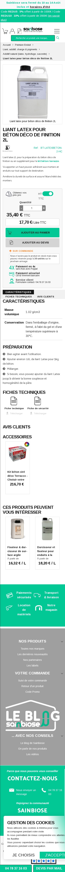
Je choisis (23, 855)
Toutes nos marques (32, 648)
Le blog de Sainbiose (33, 743)
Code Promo (32, 691)
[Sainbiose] (32, 29)
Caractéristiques (18, 292)
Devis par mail (49, 868)
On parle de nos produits (32, 748)
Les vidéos (32, 754)
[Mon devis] (19, 31)
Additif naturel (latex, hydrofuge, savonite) (25, 54)
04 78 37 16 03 (16, 868)
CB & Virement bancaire (28, 274)
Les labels (32, 665)
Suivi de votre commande (32, 680)
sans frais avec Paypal (27, 267)
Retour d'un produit (32, 686)
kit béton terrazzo (48, 161)
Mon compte (12, 32)
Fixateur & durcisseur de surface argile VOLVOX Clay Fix (17, 555)
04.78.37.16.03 (43, 282)
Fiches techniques (18, 296)
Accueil (7, 44)
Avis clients (45, 296)
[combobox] (33, 38)
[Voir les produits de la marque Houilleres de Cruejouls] (7, 148)
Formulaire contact (25, 282)
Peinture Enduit (23, 44)
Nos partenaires (32, 659)
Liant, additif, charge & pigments (20, 49)
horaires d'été (40, 6)
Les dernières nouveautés (33, 654)
